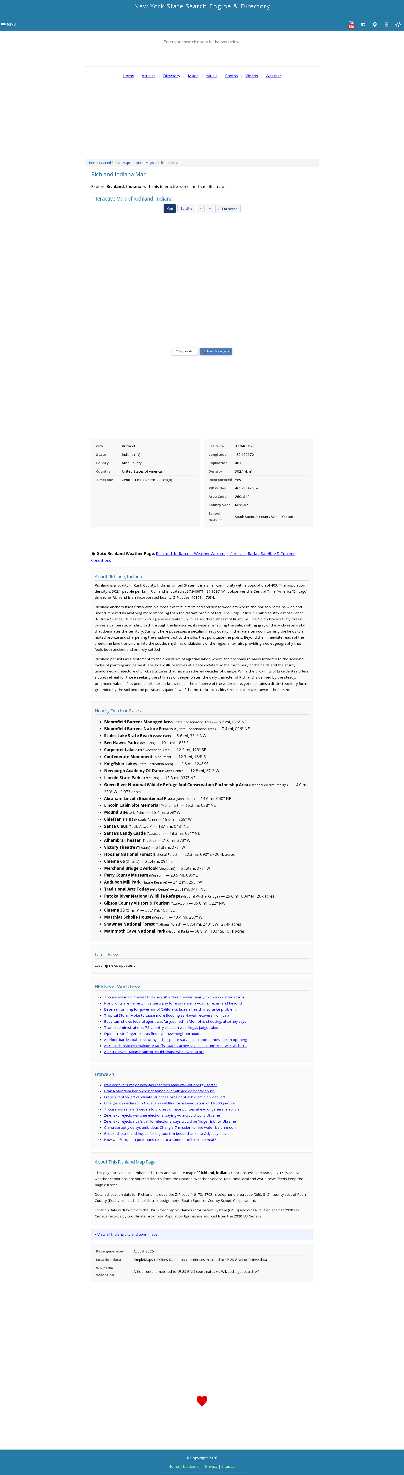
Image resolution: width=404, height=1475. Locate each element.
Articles (148, 75)
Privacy (211, 1466)
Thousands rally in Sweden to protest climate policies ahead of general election (171, 1109)
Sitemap (228, 1466)
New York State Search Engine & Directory (202, 6)
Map (169, 208)
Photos (231, 75)
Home (128, 75)
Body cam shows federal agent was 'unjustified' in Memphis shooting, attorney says (175, 1021)
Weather (273, 75)
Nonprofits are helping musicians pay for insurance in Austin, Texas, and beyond (173, 1003)
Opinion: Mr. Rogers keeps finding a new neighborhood (151, 1033)
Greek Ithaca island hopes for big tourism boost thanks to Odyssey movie (167, 1133)
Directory (171, 75)
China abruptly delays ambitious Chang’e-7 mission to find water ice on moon (170, 1127)
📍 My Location (185, 351)
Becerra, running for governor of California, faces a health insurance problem (170, 1009)
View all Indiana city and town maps (127, 1234)
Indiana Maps (143, 162)
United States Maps (116, 162)
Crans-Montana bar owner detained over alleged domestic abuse (159, 1091)
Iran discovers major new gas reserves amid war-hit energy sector (160, 1084)
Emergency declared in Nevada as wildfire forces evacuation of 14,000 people (169, 1103)
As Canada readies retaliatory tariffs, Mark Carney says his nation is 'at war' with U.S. (175, 1045)
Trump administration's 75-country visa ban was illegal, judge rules (161, 1027)
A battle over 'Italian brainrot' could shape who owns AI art (154, 1051)
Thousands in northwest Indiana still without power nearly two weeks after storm (174, 997)
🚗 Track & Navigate (215, 351)
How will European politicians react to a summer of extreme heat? (160, 1139)
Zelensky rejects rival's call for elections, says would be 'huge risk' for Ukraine (170, 1121)
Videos (251, 75)
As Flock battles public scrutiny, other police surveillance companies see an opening (175, 1039)
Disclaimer (192, 1466)
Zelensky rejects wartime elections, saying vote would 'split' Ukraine (162, 1115)
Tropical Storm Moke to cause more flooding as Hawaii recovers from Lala (166, 1015)
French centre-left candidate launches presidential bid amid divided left (164, 1097)
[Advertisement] (202, 121)
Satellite (186, 208)
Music (211, 75)
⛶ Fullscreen (228, 209)
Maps (193, 75)
